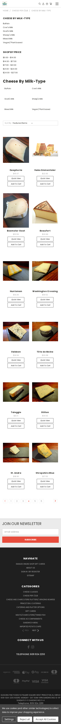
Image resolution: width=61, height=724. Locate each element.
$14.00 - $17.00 (9, 61)
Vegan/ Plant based (12, 42)
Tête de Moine (45, 351)
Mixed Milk (8, 38)
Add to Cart (16, 184)
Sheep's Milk (9, 35)
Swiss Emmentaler (45, 170)
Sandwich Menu (30, 622)
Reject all (25, 719)
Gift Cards (30, 611)
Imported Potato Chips (30, 626)
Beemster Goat (16, 230)
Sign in (24, 571)
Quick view (16, 178)
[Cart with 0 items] (50, 3)
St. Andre (16, 472)
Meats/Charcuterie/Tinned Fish (30, 615)
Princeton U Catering (30, 603)
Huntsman (16, 291)
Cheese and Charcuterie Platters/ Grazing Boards (30, 599)
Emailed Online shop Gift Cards (30, 564)
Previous (4, 721)
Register (36, 571)
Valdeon (16, 351)
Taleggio (16, 412)
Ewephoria (16, 170)
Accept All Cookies (46, 719)
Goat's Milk (8, 31)
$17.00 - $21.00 (9, 65)
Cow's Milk (8, 27)
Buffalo (6, 23)
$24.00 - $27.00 (10, 72)
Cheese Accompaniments (30, 619)
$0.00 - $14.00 (9, 57)
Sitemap (30, 575)
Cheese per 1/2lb (30, 595)
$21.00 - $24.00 (10, 68)
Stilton (45, 412)
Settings (9, 719)
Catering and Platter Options (30, 607)
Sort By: (8, 123)
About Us (30, 568)
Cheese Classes (30, 592)
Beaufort (45, 230)
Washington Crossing (45, 291)
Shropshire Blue (45, 472)
